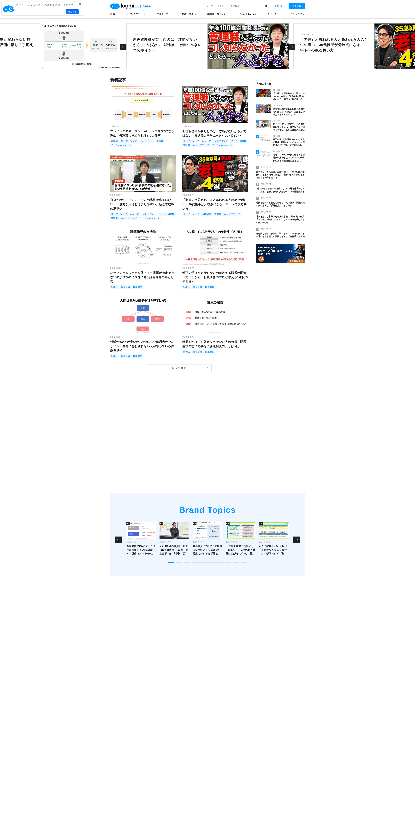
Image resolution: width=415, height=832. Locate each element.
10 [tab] (244, 562)
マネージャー (146, 141)
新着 (112, 14)
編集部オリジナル (216, 14)
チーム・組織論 (239, 141)
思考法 (114, 287)
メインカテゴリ (134, 14)
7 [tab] (219, 562)
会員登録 (297, 6)
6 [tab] (211, 562)
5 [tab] (203, 562)
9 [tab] (236, 562)
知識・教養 (188, 14)
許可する (72, 11)
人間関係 (206, 214)
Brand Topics (248, 14)
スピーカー (273, 14)
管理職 (160, 141)
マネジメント (221, 141)
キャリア (206, 141)
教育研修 (125, 287)
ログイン (279, 6)
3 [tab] (187, 562)
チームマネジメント (121, 145)
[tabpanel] (207, 46)
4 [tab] (195, 562)
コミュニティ (297, 14)
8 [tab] (228, 562)
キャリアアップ (201, 145)
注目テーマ (162, 14)
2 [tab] (179, 562)
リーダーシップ (129, 141)
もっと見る (179, 368)
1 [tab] (171, 562)
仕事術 (114, 141)
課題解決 (137, 287)
